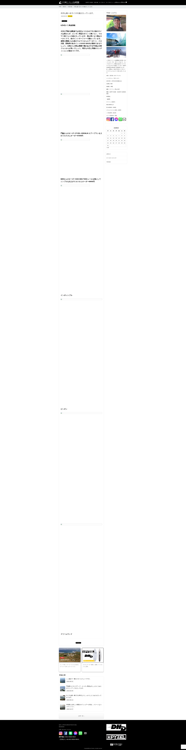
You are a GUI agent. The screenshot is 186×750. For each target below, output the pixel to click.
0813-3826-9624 (70, 737)
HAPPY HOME (89, 2)
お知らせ (108, 154)
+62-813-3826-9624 (72, 739)
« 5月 (107, 147)
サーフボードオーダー (111, 158)
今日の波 (96, 2)
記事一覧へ (81, 716)
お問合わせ (117, 2)
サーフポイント (110, 2)
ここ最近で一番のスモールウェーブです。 (78, 679)
